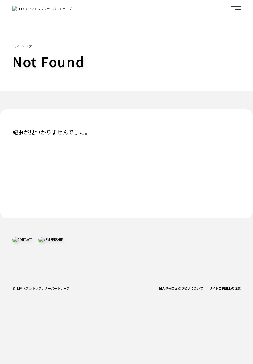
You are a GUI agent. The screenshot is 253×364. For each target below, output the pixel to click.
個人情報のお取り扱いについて (181, 288)
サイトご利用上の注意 (225, 288)
